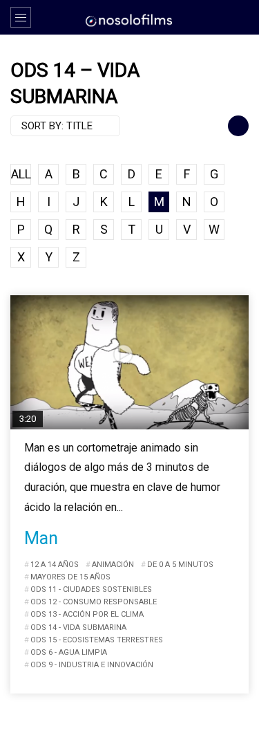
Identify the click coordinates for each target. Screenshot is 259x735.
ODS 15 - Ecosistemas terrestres (96, 640)
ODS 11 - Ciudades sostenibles (91, 589)
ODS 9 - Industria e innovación (91, 665)
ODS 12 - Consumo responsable (93, 602)
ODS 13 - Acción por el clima (87, 614)
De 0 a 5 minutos (180, 564)
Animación (113, 564)
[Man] (129, 362)
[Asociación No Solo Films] (129, 19)
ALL (21, 174)
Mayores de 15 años (70, 577)
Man (41, 538)
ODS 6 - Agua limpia (68, 652)
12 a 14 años (54, 564)
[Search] (241, 17)
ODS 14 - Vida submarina (78, 627)
